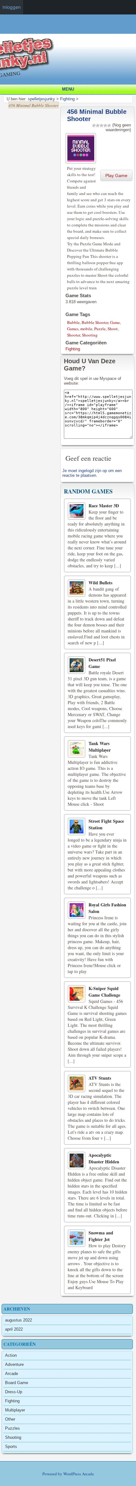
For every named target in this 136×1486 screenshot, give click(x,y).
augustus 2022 (18, 1320)
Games (72, 328)
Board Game (16, 1382)
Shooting (90, 335)
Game (115, 322)
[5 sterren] (109, 125)
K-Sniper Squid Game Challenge (104, 991)
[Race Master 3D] (76, 511)
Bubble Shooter (95, 322)
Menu (68, 89)
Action (11, 1355)
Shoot (113, 328)
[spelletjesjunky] (69, 31)
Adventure (14, 1364)
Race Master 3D (104, 505)
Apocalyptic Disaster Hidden (104, 1158)
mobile (86, 328)
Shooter (73, 335)
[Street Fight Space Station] (76, 826)
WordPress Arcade (78, 1474)
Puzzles (12, 1428)
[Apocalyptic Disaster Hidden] (76, 1160)
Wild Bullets (100, 582)
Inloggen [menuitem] (12, 7)
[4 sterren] (105, 125)
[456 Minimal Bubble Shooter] (81, 147)
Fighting (72, 349)
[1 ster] (94, 125)
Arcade (11, 1373)
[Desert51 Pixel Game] (76, 665)
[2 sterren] (98, 125)
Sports (11, 1446)
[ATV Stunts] (76, 1083)
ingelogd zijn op (92, 470)
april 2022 (14, 1329)
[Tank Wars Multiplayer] (76, 749)
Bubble (73, 322)
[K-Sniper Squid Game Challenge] (76, 994)
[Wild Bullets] (76, 588)
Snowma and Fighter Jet (101, 1236)
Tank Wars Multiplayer (100, 746)
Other (10, 1419)
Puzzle (100, 328)
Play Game (116, 175)
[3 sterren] (101, 125)
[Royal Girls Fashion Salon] (76, 910)
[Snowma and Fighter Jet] (76, 1238)
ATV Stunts (100, 1078)
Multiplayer (15, 1410)
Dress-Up (13, 1391)
